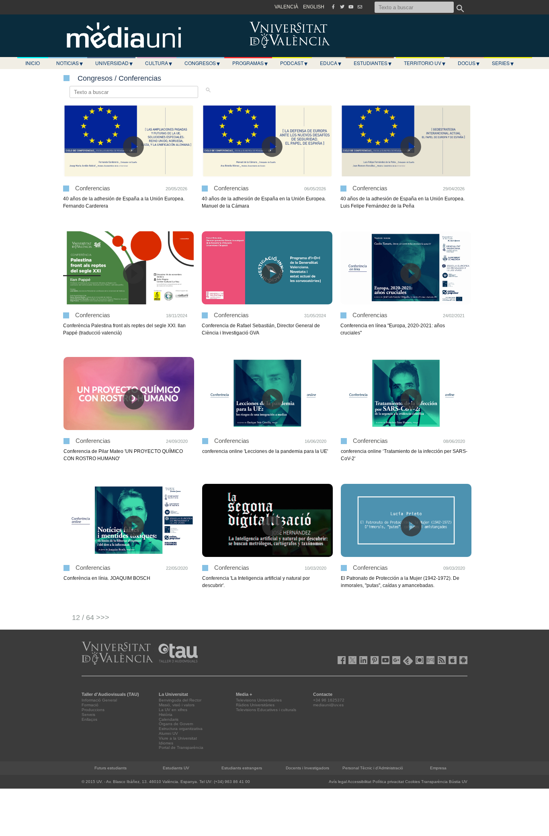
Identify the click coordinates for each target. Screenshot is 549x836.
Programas (250, 63)
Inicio (32, 62)
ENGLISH (313, 7)
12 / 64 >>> (90, 618)
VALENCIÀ (286, 7)
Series (503, 63)
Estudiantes (372, 63)
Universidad (114, 63)
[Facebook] (333, 7)
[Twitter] (342, 7)
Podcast (293, 63)
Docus (468, 63)
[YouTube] (351, 7)
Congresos (202, 63)
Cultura (158, 63)
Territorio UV (424, 63)
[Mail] (360, 7)
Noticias (69, 63)
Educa (330, 63)
